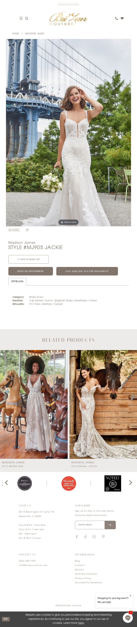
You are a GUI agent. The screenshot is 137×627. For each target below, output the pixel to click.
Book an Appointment (31, 271)
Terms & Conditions (86, 574)
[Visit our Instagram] (94, 537)
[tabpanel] (68, 132)
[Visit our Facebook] (77, 537)
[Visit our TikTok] (85, 537)
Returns (79, 570)
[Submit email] (110, 525)
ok (6, 619)
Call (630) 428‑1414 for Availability (87, 271)
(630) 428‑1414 (27, 561)
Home (15, 34)
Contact (80, 565)
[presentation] (34, 404)
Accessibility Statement (88, 583)
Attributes (17, 281)
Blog (77, 561)
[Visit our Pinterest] (103, 537)
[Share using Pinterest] (27, 230)
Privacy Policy (83, 578)
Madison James (34, 34)
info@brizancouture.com (33, 565)
